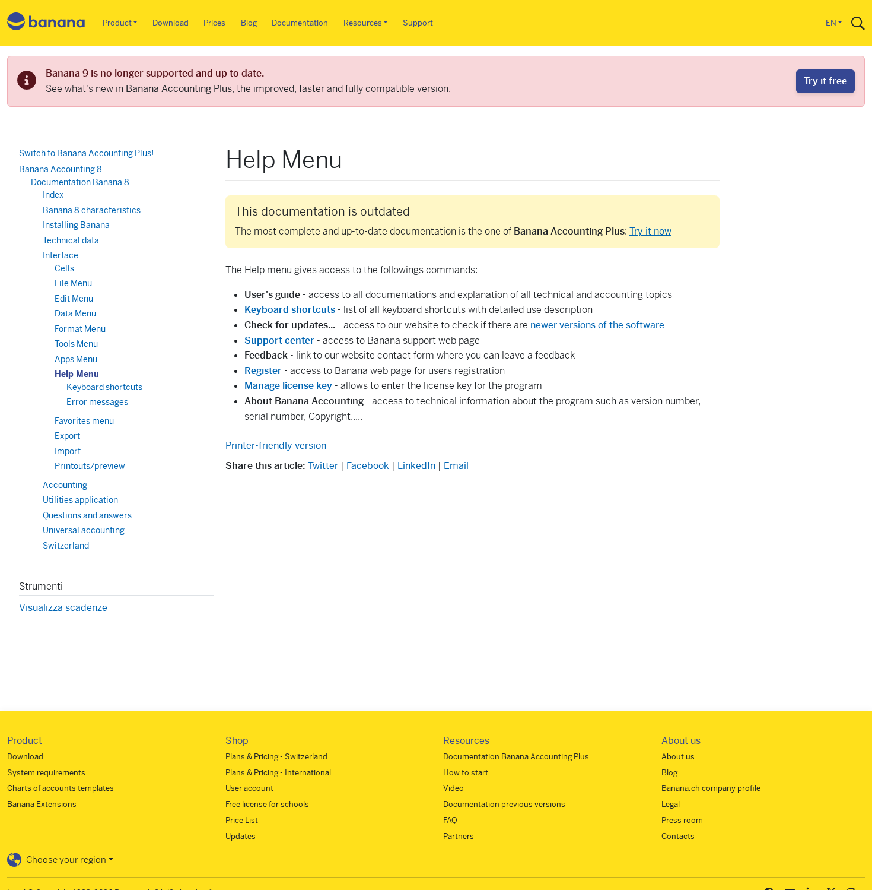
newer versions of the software (597, 325)
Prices (214, 23)
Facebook (367, 466)
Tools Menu (76, 343)
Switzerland (66, 545)
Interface (60, 255)
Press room (682, 820)
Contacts (678, 836)
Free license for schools (267, 804)
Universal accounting (84, 530)
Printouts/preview (90, 466)
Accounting (65, 485)
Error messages (97, 402)
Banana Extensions (42, 804)
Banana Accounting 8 (60, 169)
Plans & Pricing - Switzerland (276, 757)
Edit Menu (74, 298)
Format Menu (80, 329)
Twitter (323, 466)
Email (456, 466)
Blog (249, 23)
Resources (362, 23)
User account (249, 788)
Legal (670, 804)
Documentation (300, 23)
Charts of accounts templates (60, 788)
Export (67, 435)
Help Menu (77, 374)
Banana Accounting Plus (179, 89)
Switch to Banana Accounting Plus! (86, 153)
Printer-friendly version (275, 445)
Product (117, 23)
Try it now (650, 231)
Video (453, 788)
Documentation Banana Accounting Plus (516, 757)
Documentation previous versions (504, 804)
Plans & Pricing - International (278, 773)
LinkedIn (416, 466)
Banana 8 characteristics (92, 210)
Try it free (825, 81)
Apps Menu (76, 359)
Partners (458, 836)
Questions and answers (87, 515)
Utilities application (80, 500)
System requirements (46, 773)
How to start (465, 773)
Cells (64, 268)
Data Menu (75, 313)
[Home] (46, 23)
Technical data (71, 240)
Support (418, 23)
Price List (241, 820)
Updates (240, 836)
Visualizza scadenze (63, 607)
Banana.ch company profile (710, 788)
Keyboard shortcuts (104, 387)
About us (678, 757)
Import (68, 451)
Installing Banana (76, 225)
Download (170, 23)
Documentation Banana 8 (80, 182)
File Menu (73, 283)
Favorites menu (84, 421)
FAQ (450, 820)
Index (53, 194)
